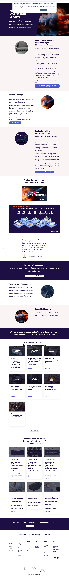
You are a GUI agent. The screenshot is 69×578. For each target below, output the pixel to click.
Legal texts (54, 551)
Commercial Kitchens (11, 544)
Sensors (28, 550)
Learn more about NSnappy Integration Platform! (44, 171)
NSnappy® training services (46, 549)
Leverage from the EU (56, 549)
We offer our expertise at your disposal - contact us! (34, 275)
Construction (11, 546)
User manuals (46, 555)
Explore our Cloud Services (15, 122)
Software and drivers (46, 558)
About (53, 541)
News (36, 541)
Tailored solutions (19, 542)
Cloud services (20, 547)
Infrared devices (29, 548)
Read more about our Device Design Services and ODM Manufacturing (47, 86)
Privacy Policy (50, 4)
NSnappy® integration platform (19, 544)
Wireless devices (29, 543)
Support (45, 541)
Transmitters (28, 546)
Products (28, 541)
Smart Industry (11, 548)
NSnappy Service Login (46, 543)
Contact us (54, 543)
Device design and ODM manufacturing (21, 554)
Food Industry (11, 550)
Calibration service (45, 553)
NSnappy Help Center (46, 546)
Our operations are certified (55, 547)
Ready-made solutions (11, 542)
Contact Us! (39, 526)
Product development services (20, 550)
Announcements (37, 543)
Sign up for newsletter (37, 547)
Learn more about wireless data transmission (17, 301)
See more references (34, 430)
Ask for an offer (55, 553)
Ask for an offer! (30, 526)
